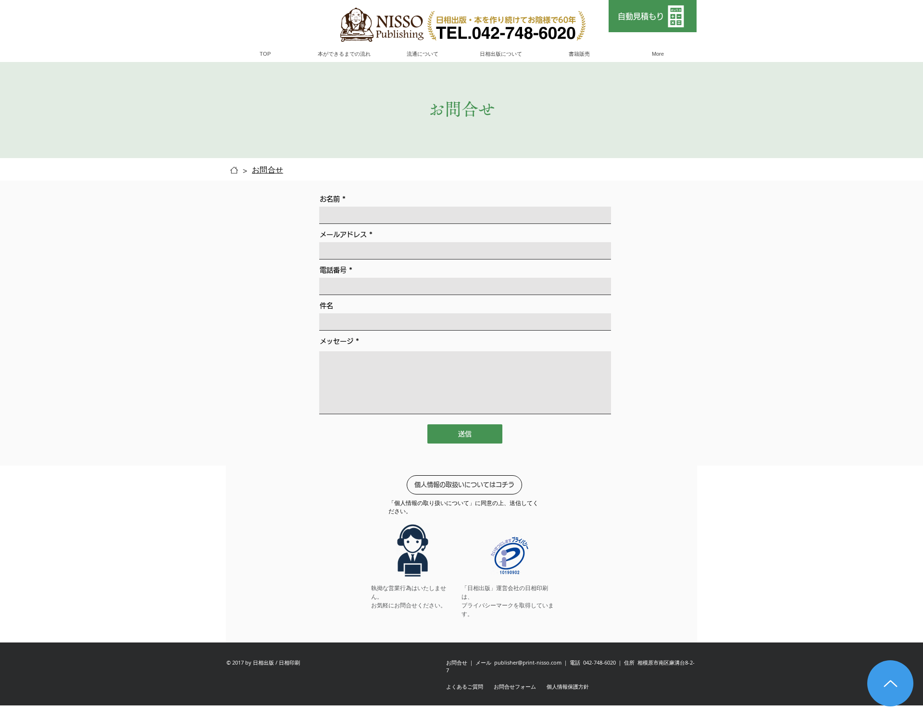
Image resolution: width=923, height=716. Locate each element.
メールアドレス (343, 234)
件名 (326, 305)
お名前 (331, 199)
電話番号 (334, 270)
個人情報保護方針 (568, 686)
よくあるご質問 (464, 686)
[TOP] (234, 170)
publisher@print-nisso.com (527, 662)
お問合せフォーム (515, 686)
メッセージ (336, 341)
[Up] (890, 683)
